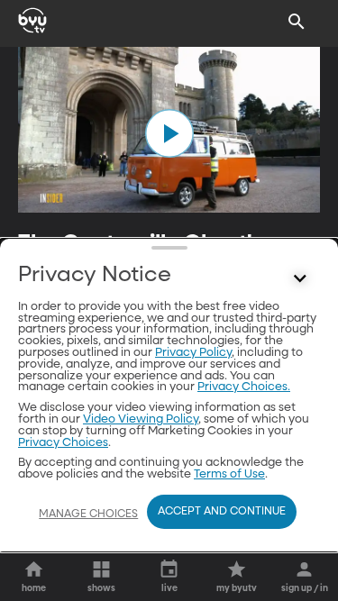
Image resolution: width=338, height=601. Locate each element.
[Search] (296, 21)
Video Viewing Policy (140, 419)
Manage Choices (88, 514)
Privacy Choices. (243, 387)
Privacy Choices (63, 443)
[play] (169, 133)
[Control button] (300, 279)
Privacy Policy (193, 353)
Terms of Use (229, 474)
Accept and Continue (222, 511)
